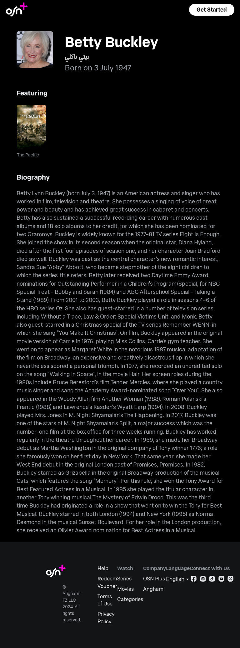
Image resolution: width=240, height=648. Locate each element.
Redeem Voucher (107, 582)
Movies (125, 588)
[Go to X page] (230, 580)
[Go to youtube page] (221, 580)
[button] (211, 10)
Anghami (154, 588)
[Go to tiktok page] (212, 580)
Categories (130, 599)
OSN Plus (154, 578)
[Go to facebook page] (194, 580)
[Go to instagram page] (203, 580)
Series (124, 578)
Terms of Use (105, 600)
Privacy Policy (106, 617)
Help (103, 568)
